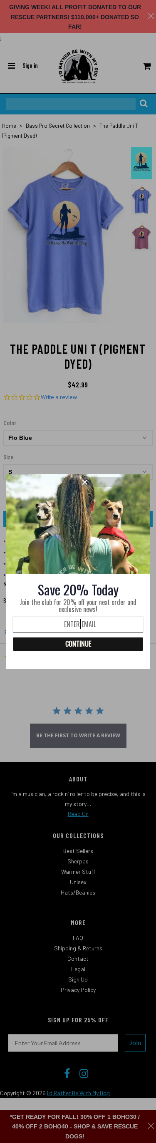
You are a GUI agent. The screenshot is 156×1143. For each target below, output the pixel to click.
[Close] (113, 482)
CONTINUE (78, 644)
